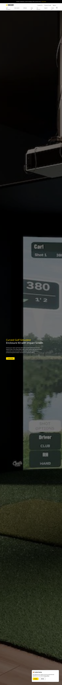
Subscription (16, 8)
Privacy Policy (46, 675)
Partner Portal (47, 5)
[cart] (57, 8)
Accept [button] (35, 678)
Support (45, 8)
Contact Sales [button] (10, 358)
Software (25, 8)
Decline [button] (42, 678)
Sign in (54, 5)
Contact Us (39, 5)
